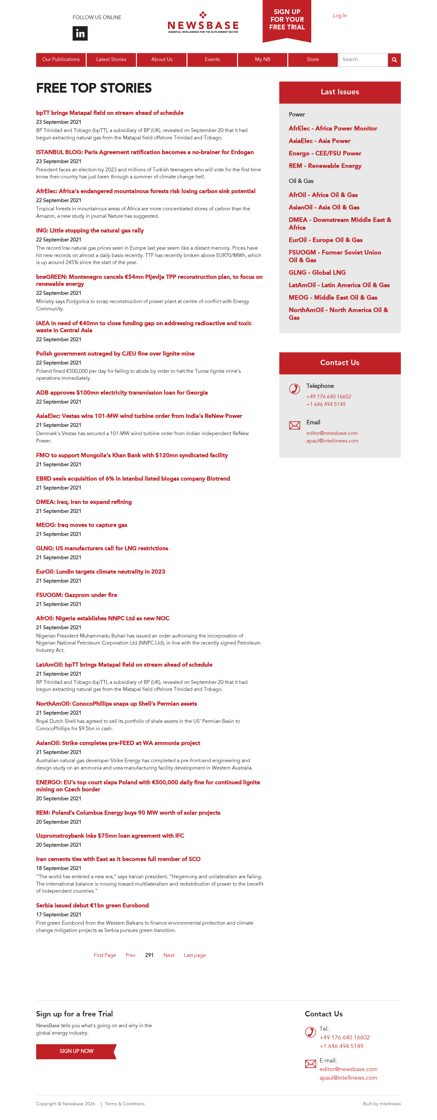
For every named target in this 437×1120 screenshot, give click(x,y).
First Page (105, 955)
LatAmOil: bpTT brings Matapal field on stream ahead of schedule (124, 665)
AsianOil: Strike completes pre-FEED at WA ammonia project (118, 743)
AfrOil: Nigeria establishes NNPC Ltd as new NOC (102, 619)
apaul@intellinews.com (332, 441)
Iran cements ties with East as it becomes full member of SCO (118, 859)
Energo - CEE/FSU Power (325, 154)
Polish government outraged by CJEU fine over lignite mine (115, 354)
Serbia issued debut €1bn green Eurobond (92, 906)
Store (313, 59)
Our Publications (61, 59)
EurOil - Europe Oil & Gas (325, 240)
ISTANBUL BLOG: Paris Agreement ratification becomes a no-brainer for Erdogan (145, 152)
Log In (340, 16)
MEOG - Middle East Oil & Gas (333, 298)
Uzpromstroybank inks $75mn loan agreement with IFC (110, 836)
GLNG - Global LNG (317, 273)
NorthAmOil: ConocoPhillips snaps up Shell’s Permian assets (116, 704)
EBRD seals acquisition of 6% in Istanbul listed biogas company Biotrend (133, 479)
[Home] (203, 24)
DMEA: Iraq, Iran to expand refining (84, 502)
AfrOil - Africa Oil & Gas (323, 195)
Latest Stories (111, 59)
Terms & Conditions (125, 1104)
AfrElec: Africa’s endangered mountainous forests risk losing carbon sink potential (146, 191)
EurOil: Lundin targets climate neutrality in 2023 (100, 572)
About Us (161, 59)
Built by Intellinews (382, 1104)
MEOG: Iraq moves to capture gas (81, 525)
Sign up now (76, 1051)
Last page (195, 955)
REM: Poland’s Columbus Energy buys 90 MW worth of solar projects (128, 813)
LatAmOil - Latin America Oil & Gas (339, 285)
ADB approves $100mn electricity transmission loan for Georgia (122, 393)
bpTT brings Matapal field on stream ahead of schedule (110, 113)
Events (212, 59)
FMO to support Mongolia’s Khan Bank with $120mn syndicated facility (132, 455)
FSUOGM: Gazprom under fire (76, 595)
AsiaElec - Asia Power (319, 141)
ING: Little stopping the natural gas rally (90, 231)
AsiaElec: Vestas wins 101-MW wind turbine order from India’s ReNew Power (139, 416)
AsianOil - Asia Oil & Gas (324, 208)
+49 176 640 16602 (328, 397)
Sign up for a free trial (287, 21)
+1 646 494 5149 (326, 404)
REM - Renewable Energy (325, 166)
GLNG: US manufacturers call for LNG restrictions (102, 549)
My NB (262, 59)
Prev (131, 955)
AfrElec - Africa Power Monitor (333, 129)
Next (168, 955)
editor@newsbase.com (332, 433)
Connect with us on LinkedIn (80, 33)
